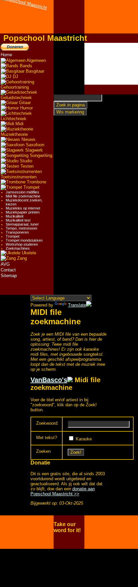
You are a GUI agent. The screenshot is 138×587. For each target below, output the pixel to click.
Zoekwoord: (47, 423)
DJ (14, 76)
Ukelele (28, 252)
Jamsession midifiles (22, 192)
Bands (25, 65)
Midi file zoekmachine (23, 196)
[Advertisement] (111, 64)
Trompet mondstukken (24, 240)
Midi (18, 123)
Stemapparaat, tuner (22, 224)
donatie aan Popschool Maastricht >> (62, 491)
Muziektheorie (14, 134)
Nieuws (28, 139)
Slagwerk (33, 150)
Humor (26, 107)
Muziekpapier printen (23, 212)
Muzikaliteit (14, 216)
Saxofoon (34, 144)
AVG (5, 264)
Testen (26, 166)
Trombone (35, 181)
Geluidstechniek (16, 97)
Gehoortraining (15, 87)
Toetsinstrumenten (19, 176)
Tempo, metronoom (21, 228)
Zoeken (43, 451)
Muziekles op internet (23, 208)
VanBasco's (48, 380)
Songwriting (40, 155)
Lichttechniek (13, 118)
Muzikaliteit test (18, 220)
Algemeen (35, 60)
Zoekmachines (18, 248)
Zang (21, 258)
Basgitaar (34, 71)
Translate (77, 305)
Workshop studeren (22, 244)
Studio (25, 160)
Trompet (31, 187)
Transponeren (17, 232)
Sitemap (9, 275)
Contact (8, 269)
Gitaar (24, 102)
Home (6, 54)
